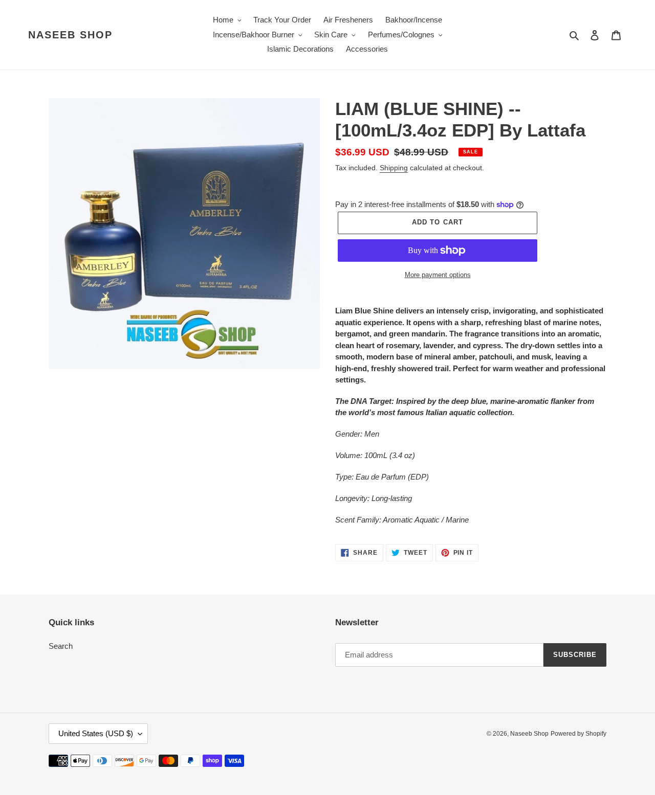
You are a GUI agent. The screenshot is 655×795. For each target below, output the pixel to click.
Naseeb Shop (70, 34)
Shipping (394, 168)
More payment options (438, 275)
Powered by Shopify (578, 733)
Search (61, 646)
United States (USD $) (95, 733)
